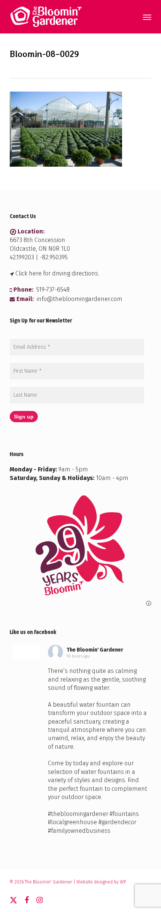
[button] (147, 17)
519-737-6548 (53, 289)
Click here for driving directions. (57, 273)
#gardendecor (117, 822)
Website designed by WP (100, 882)
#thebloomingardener (78, 813)
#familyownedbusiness (79, 830)
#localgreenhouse (72, 822)
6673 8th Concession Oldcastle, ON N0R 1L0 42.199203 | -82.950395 (40, 248)
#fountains (124, 813)
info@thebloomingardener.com (79, 298)
